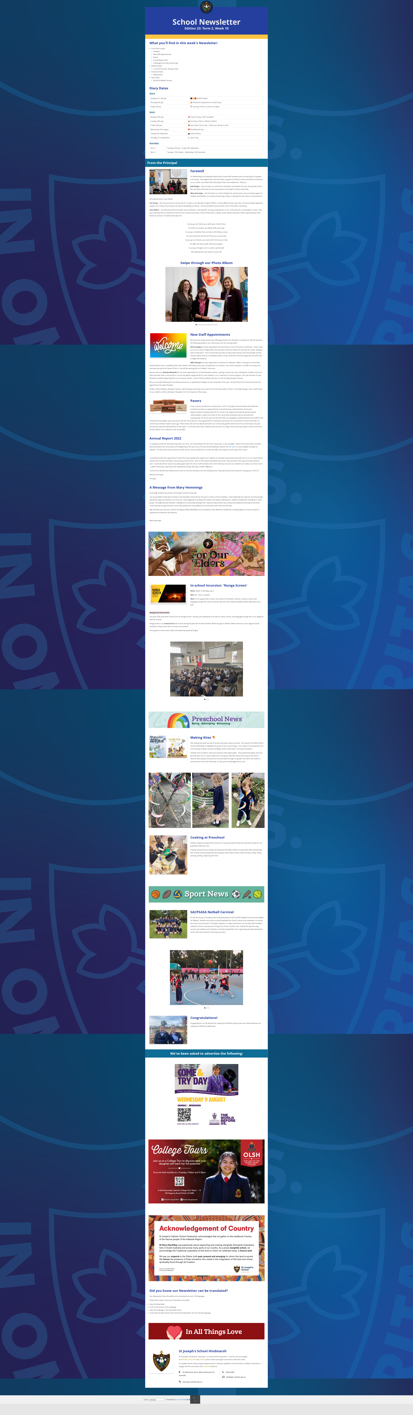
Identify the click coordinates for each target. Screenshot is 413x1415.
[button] (196, 324)
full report (232, 447)
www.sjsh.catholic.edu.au (192, 1382)
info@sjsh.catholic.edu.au (236, 1377)
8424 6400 (230, 1372)
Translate (183, 1399)
